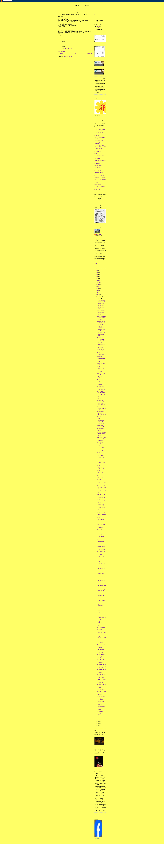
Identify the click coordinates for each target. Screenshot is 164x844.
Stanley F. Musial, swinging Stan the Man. (101, 444)
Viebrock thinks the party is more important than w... (101, 496)
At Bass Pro (99, 356)
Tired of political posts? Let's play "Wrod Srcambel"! (101, 506)
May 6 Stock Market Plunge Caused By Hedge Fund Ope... (101, 302)
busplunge (82, 5)
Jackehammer (97, 169)
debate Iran (99, 398)
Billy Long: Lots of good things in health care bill (101, 467)
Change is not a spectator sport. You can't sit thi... (101, 637)
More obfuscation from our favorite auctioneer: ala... (101, 462)
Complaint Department (99, 155)
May (98, 288)
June (98, 290)
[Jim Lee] (98, 836)
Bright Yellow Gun (98, 151)
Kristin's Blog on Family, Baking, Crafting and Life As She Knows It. (100, 147)
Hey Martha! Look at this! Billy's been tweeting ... (101, 686)
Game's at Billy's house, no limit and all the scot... (101, 703)
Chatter (95, 153)
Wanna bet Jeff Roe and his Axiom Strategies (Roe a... (101, 548)
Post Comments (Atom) (68, 56)
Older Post (89, 53)
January (99, 280)
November (99, 717)
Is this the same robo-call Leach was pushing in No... (101, 661)
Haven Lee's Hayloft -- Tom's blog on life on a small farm (99, 142)
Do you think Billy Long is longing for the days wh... (101, 617)
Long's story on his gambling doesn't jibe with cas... (101, 323)
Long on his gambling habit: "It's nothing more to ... (101, 318)
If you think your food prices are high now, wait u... (101, 439)
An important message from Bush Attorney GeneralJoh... (101, 666)
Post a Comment (61, 51)
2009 (97, 276)
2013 (97, 725)
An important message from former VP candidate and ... (101, 671)
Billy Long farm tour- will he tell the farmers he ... (101, 472)
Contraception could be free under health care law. (101, 708)
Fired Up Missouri (98, 163)
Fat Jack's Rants (97, 162)
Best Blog (98, 26)
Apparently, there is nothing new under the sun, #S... (101, 646)
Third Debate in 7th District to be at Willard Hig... (101, 334)
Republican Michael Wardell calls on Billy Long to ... (101, 595)
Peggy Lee (99, 532)
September (99, 296)
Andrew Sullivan (97, 150)
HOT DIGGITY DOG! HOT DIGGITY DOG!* (101, 413)
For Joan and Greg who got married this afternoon (101, 698)
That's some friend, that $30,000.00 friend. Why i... (101, 651)
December (99, 719)
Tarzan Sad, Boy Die (101, 576)
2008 (97, 274)
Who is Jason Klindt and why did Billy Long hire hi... (101, 526)
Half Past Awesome (98, 167)
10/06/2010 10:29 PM (66, 48)
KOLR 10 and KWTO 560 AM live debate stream (101, 393)
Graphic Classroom (98, 165)
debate (98, 396)
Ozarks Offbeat (97, 184)
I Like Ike (99, 314)
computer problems (101, 627)
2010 (97, 278)
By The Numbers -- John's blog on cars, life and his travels (99, 137)
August (98, 294)
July (98, 292)
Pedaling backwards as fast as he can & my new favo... (101, 449)
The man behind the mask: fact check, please (101, 360)
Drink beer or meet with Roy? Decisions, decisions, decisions (73, 15)
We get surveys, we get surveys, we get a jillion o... (101, 408)
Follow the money (100, 305)
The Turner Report (98, 189)
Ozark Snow (97, 181)
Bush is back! (99, 614)
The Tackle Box (97, 188)
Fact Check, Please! (101, 689)
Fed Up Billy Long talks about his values (101, 590)
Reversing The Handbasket (100, 186)
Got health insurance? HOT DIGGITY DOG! (101, 434)
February (99, 282)
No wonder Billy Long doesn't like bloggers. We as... (101, 388)
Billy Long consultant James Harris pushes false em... (101, 676)
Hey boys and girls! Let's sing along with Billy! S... (101, 656)
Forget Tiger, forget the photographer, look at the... (101, 346)
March (98, 284)
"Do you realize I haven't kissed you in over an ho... (101, 600)
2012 (97, 723)
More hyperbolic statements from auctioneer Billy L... (101, 573)
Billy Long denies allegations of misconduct (100, 605)
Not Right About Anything (99, 177)
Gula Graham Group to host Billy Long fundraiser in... (101, 553)
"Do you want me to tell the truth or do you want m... (101, 501)
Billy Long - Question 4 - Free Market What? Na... (101, 693)
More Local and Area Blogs (100, 175)
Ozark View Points (98, 182)
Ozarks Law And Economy (100, 179)
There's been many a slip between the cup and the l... (101, 580)
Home (75, 53)
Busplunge (98, 234)
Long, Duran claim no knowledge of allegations (101, 610)
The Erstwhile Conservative (100, 160)
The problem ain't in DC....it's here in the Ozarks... (101, 487)
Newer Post (60, 53)
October (99, 298)
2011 (97, 721)
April (98, 286)
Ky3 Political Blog (98, 170)
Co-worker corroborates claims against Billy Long (101, 585)
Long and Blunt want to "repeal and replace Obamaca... (101, 536)
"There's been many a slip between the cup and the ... (101, 568)
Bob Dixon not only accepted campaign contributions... (101, 514)
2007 (97, 272)
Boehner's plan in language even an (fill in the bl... (101, 454)
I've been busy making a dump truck (100, 713)
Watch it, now (96, 838)
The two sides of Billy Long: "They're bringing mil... (101, 681)
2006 (97, 270)
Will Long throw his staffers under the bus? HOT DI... (101, 422)
